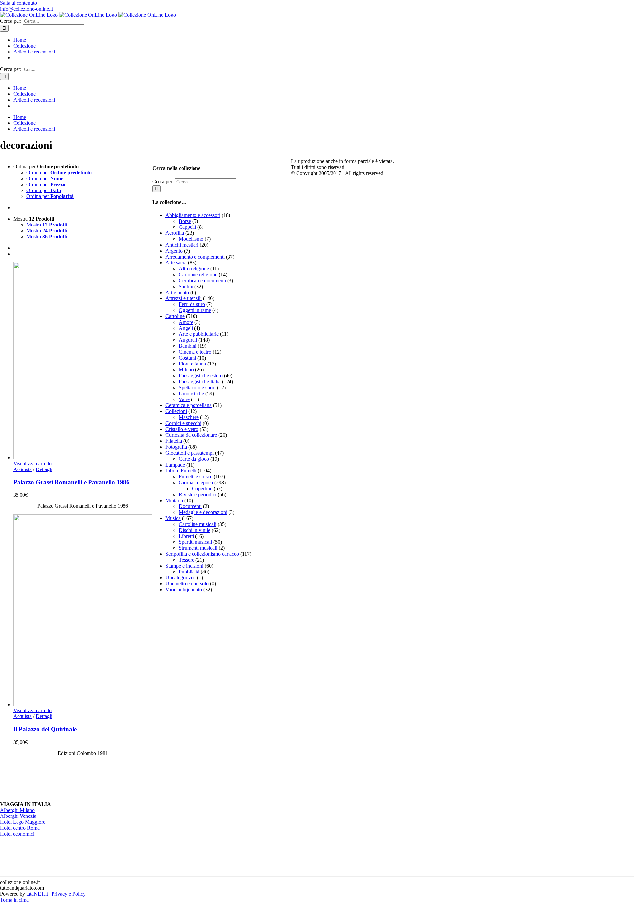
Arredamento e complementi (195, 257)
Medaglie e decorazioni (203, 512)
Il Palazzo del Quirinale (45, 729)
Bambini (187, 346)
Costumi (187, 358)
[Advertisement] (201, 697)
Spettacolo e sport (197, 387)
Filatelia (173, 441)
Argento (174, 251)
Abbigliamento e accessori (192, 215)
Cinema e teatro (195, 352)
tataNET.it (37, 894)
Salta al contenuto (18, 3)
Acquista (22, 469)
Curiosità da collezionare (191, 435)
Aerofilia (174, 233)
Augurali (188, 340)
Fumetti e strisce (195, 476)
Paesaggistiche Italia (200, 381)
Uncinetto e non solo (187, 583)
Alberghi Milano (17, 810)
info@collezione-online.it (26, 9)
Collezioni (176, 411)
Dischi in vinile (194, 530)
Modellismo (191, 239)
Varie (184, 399)
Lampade (175, 465)
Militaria (174, 500)
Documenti (190, 506)
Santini (186, 286)
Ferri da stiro (192, 304)
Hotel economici (17, 834)
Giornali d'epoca (196, 482)
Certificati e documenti (202, 280)
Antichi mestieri (181, 245)
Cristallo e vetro (181, 429)
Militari (186, 369)
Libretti (186, 536)
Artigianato (177, 292)
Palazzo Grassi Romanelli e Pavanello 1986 (71, 482)
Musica (173, 518)
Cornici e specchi (183, 423)
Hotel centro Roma (20, 828)
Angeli (186, 328)
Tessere (186, 560)
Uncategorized (180, 577)
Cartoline (175, 316)
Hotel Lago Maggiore (22, 822)
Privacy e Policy (69, 894)
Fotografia (176, 447)
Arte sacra (176, 262)
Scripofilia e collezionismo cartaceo (202, 554)
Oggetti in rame (195, 310)
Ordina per (59, 172)
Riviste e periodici (197, 494)
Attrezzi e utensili (183, 298)
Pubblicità (189, 571)
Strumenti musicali (198, 548)
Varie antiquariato (183, 589)
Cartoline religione (198, 274)
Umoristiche (191, 393)
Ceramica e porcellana (188, 405)
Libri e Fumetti (180, 470)
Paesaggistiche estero (201, 375)
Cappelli (187, 227)
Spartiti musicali (195, 542)
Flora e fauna (192, 363)
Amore (186, 322)
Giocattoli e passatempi (189, 453)
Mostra (46, 224)
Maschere (189, 417)
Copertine (202, 488)
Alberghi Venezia (18, 816)
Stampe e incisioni (184, 566)
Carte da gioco (194, 459)
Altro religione (194, 268)
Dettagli (44, 469)
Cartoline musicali (197, 524)
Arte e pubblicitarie (199, 334)
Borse (185, 221)
